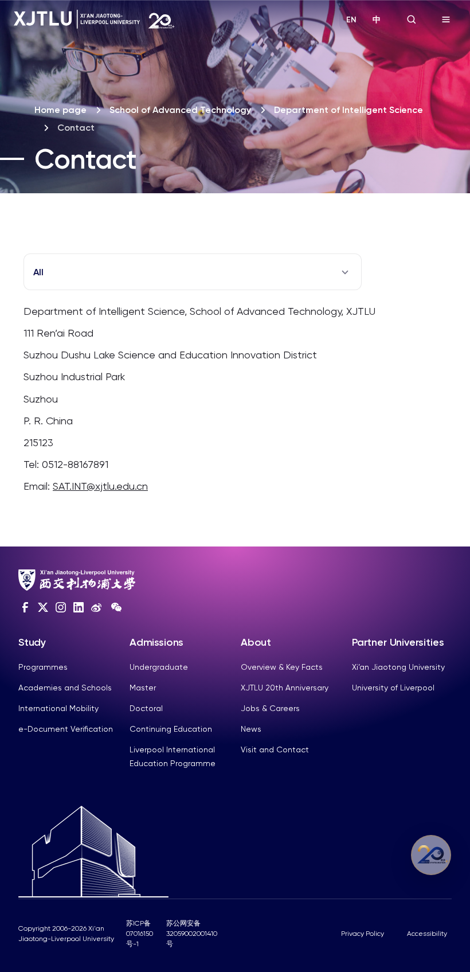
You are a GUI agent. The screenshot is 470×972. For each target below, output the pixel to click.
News (251, 728)
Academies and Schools (65, 687)
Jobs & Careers (270, 708)
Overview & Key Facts (282, 667)
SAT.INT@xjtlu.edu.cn (100, 486)
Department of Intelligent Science (348, 109)
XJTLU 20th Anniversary (284, 687)
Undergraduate (159, 667)
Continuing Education (171, 728)
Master (143, 687)
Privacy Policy (362, 934)
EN (351, 20)
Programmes (43, 667)
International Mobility (58, 708)
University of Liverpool (393, 687)
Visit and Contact (275, 749)
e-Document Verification (65, 728)
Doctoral (146, 708)
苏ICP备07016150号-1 (139, 933)
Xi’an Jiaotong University (398, 667)
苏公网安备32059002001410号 (191, 933)
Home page (60, 109)
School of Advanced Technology (180, 109)
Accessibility (427, 934)
